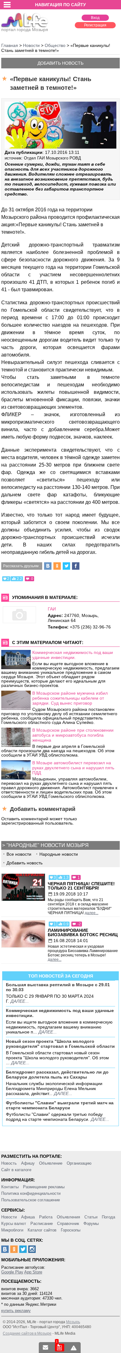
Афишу (28, 1163)
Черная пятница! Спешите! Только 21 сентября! (81, 885)
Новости (9, 1217)
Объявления (68, 1217)
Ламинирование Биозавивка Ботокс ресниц (83, 932)
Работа (45, 1217)
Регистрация (95, 25)
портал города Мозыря (24, 29)
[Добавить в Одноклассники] (57, 566)
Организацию (79, 1163)
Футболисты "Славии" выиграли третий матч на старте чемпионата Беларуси (60, 1105)
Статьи (90, 1217)
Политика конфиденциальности (30, 1193)
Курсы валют (13, 1223)
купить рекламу (16, 1310)
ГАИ (52, 608)
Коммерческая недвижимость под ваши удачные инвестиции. (72, 655)
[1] (59, 1347)
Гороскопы (70, 1230)
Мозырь (73, 1322)
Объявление (50, 1163)
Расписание (41, 1223)
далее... (91, 913)
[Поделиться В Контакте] (48, 566)
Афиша (28, 1217)
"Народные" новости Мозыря (48, 845)
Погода (108, 1217)
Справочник (68, 1223)
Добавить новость (60, 63)
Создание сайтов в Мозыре (27, 1333)
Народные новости (58, 854)
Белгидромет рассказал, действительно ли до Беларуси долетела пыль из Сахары (57, 1074)
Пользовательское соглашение (30, 1200)
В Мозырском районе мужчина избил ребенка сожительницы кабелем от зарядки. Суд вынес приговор (70, 698)
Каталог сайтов (42, 1230)
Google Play (12, 1272)
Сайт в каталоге (16, 1169)
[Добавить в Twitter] (66, 566)
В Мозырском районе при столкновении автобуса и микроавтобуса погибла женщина (73, 735)
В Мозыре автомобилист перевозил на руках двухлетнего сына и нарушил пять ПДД (73, 767)
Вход (95, 18)
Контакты (10, 1187)
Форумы (91, 1223)
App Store (33, 1272)
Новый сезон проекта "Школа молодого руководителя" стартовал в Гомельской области (60, 1044)
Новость (9, 1163)
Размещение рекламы (44, 1187)
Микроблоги (12, 1230)
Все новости (19, 854)
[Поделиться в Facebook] (75, 566)
